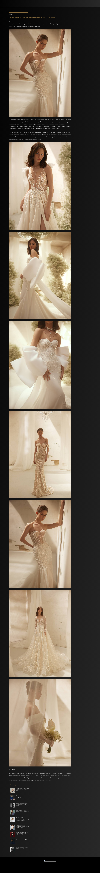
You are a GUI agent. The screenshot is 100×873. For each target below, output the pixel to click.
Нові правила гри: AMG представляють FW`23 (21, 840)
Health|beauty (62, 5)
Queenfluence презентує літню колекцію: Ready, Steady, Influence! (22, 789)
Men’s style (71, 5)
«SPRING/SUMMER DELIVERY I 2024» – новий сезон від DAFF (22, 826)
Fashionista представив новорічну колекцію (21, 796)
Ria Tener (30, 24)
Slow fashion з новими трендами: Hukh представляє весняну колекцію (22, 811)
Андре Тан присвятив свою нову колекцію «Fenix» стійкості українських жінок (22, 833)
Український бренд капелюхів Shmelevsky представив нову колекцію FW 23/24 (22, 819)
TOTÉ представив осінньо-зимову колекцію (22, 848)
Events (27, 5)
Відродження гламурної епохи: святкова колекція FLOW (21, 804)
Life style (20, 5)
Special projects (50, 5)
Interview (80, 5)
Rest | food (34, 5)
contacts (50, 865)
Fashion (42, 5)
